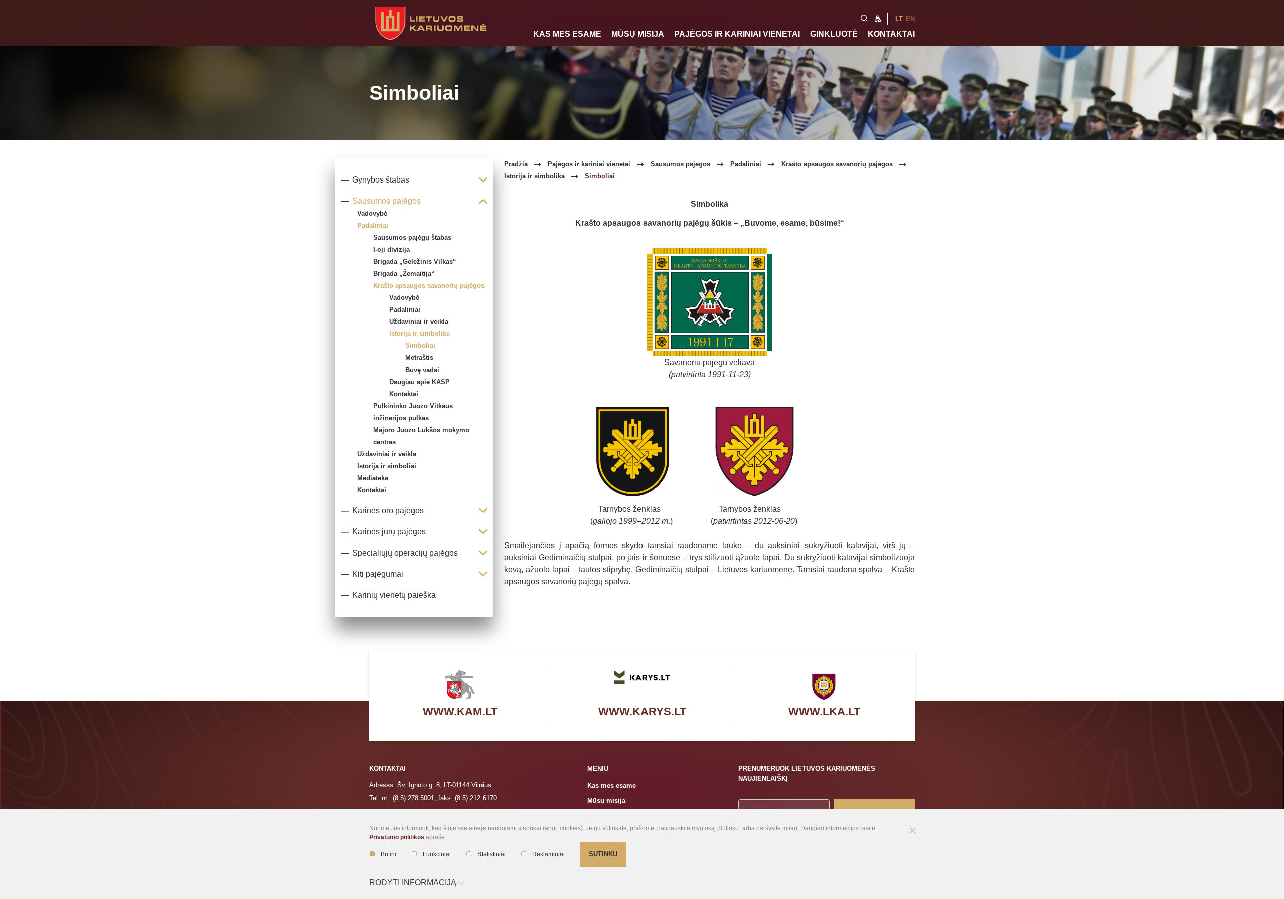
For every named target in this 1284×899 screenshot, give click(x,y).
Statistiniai (491, 854)
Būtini (388, 854)
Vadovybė (404, 297)
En (910, 19)
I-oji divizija (391, 249)
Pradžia (516, 164)
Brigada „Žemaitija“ (404, 273)
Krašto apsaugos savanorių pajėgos (429, 285)
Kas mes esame (567, 34)
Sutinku (603, 854)
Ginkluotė (834, 34)
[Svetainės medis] (878, 18)
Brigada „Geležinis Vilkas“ (414, 261)
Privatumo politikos (396, 837)
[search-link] (864, 17)
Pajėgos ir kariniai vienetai (737, 34)
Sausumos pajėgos (680, 164)
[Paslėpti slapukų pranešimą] (912, 831)
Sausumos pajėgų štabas (412, 237)
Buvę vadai (422, 370)
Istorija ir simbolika (419, 333)
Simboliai (420, 345)
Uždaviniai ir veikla (418, 321)
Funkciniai (437, 854)
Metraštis (419, 358)
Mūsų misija (637, 34)
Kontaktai (891, 34)
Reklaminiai (548, 854)
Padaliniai (404, 309)
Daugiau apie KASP (419, 382)
